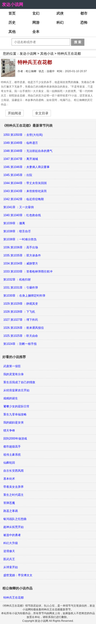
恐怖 (84, 22)
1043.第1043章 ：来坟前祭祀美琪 (25, 191)
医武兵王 (9, 559)
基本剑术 (9, 478)
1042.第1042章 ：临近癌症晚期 (23, 199)
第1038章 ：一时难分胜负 (20, 239)
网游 (36, 22)
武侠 (60, 13)
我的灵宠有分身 (13, 374)
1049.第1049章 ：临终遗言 (20, 142)
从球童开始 (10, 567)
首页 (12, 13)
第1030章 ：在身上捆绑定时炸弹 (24, 295)
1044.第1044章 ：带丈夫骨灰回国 (25, 183)
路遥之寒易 (10, 511)
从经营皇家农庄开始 (16, 390)
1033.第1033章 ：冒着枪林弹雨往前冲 (27, 271)
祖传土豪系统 (12, 454)
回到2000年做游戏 (15, 438)
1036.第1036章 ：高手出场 (20, 247)
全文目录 (41, 113)
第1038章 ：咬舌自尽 (17, 231)
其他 (12, 32)
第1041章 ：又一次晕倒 (18, 207)
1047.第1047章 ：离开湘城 (20, 159)
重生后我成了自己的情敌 (19, 382)
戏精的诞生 (10, 398)
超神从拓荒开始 (13, 527)
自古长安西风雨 (13, 470)
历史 (12, 22)
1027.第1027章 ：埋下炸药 (20, 319)
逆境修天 (9, 551)
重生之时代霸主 (13, 494)
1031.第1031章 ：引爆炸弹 (20, 287)
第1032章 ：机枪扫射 (17, 279)
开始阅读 (14, 113)
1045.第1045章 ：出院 (17, 175)
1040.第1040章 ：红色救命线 (22, 215)
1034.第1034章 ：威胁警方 (20, 263)
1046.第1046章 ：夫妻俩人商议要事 (26, 167)
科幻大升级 (10, 543)
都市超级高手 (12, 446)
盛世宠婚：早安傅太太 (17, 575)
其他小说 (47, 53)
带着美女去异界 (13, 486)
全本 (36, 32)
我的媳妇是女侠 (13, 422)
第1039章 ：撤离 (14, 223)
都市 (84, 13)
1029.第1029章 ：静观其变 (20, 303)
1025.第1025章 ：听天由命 (20, 335)
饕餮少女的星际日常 (16, 406)
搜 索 (77, 42)
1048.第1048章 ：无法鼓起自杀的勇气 (27, 151)
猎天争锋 (9, 430)
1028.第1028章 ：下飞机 (19, 311)
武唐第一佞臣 (12, 366)
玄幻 (36, 13)
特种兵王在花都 (13, 597)
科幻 (60, 22)
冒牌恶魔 (9, 503)
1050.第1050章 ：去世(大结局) (23, 134)
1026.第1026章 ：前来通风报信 (23, 327)
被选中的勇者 (12, 535)
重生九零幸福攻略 (15, 414)
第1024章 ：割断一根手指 (20, 344)
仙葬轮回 (9, 462)
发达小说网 (12, 4)
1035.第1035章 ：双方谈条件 (22, 255)
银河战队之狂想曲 (15, 519)
